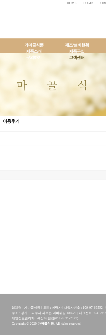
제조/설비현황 (77, 45)
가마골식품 (34, 45)
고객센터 (77, 57)
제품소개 (34, 51)
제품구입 (77, 51)
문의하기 (34, 57)
